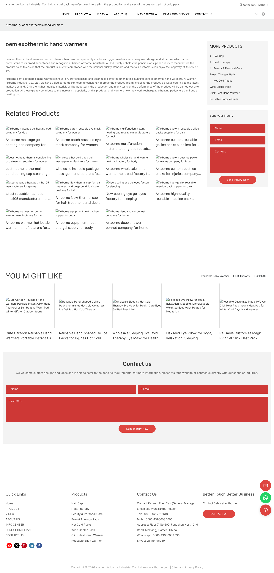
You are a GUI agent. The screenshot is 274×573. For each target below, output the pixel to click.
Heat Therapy (241, 276)
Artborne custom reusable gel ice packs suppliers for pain (176, 142)
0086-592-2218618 (255, 5)
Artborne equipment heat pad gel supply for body (76, 225)
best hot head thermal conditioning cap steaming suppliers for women (27, 171)
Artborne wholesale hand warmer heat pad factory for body (128, 171)
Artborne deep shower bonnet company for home (127, 225)
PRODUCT (260, 276)
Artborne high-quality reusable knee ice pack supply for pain (173, 196)
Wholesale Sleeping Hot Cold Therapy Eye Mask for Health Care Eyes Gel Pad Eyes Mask (135, 336)
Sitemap (178, 567)
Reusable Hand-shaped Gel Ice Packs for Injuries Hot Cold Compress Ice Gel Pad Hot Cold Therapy (83, 336)
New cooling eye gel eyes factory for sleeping (126, 196)
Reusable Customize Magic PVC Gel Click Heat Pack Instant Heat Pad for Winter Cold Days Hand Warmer (241, 336)
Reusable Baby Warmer (215, 276)
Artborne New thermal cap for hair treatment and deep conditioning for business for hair (78, 200)
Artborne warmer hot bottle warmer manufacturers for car (28, 225)
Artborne (12, 25)
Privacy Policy (193, 567)
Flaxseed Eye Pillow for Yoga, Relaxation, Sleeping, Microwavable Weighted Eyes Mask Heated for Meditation (189, 336)
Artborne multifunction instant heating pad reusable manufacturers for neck (128, 146)
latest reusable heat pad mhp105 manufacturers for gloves (27, 196)
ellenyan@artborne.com (161, 508)
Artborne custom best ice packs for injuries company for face (177, 171)
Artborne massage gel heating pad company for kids (26, 142)
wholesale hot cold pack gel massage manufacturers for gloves (77, 171)
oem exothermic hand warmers (42, 25)
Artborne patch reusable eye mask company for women (78, 142)
